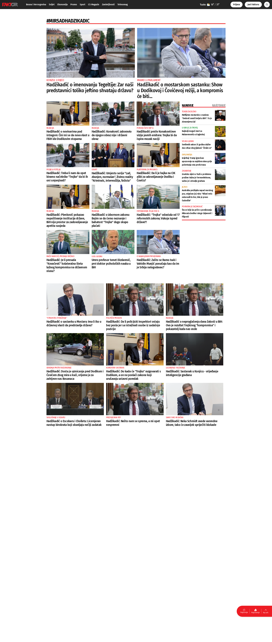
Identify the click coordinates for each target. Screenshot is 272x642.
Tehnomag (122, 4)
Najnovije (244, 612)
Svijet (52, 4)
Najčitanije (255, 612)
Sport (82, 4)
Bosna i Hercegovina (36, 4)
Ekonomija (62, 4)
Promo (73, 4)
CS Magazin (93, 4)
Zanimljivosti (108, 4)
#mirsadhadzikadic (68, 21)
